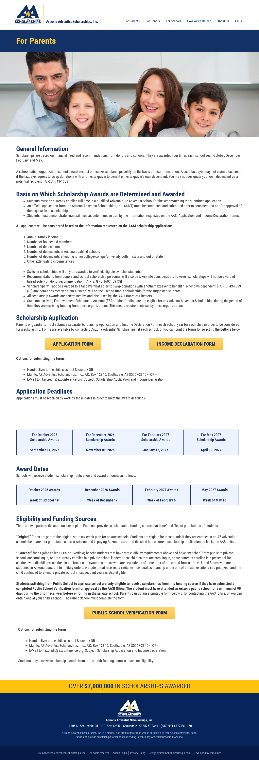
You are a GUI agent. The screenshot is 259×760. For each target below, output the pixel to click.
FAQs (238, 21)
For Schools (173, 21)
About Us (223, 21)
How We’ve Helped (199, 21)
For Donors (153, 21)
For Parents (132, 21)
